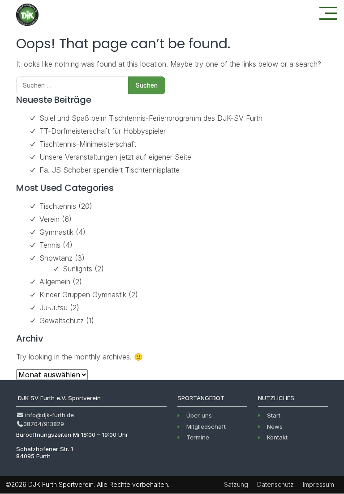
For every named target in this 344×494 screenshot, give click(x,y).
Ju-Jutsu (53, 307)
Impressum (318, 484)
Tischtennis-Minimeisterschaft (87, 143)
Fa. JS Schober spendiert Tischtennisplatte (109, 169)
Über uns (199, 415)
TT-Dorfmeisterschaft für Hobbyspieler (102, 131)
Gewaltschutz (61, 320)
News (275, 426)
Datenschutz (275, 484)
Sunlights (77, 268)
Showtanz (56, 257)
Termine (197, 437)
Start (273, 415)
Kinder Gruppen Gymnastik (82, 294)
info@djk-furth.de (48, 414)
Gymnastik (56, 232)
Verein (49, 219)
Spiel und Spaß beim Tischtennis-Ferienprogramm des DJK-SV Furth (150, 118)
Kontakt (277, 437)
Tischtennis (57, 206)
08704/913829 (43, 423)
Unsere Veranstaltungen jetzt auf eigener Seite (115, 156)
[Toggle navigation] (328, 13)
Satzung (236, 484)
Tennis (49, 245)
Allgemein (54, 281)
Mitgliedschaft (206, 426)
